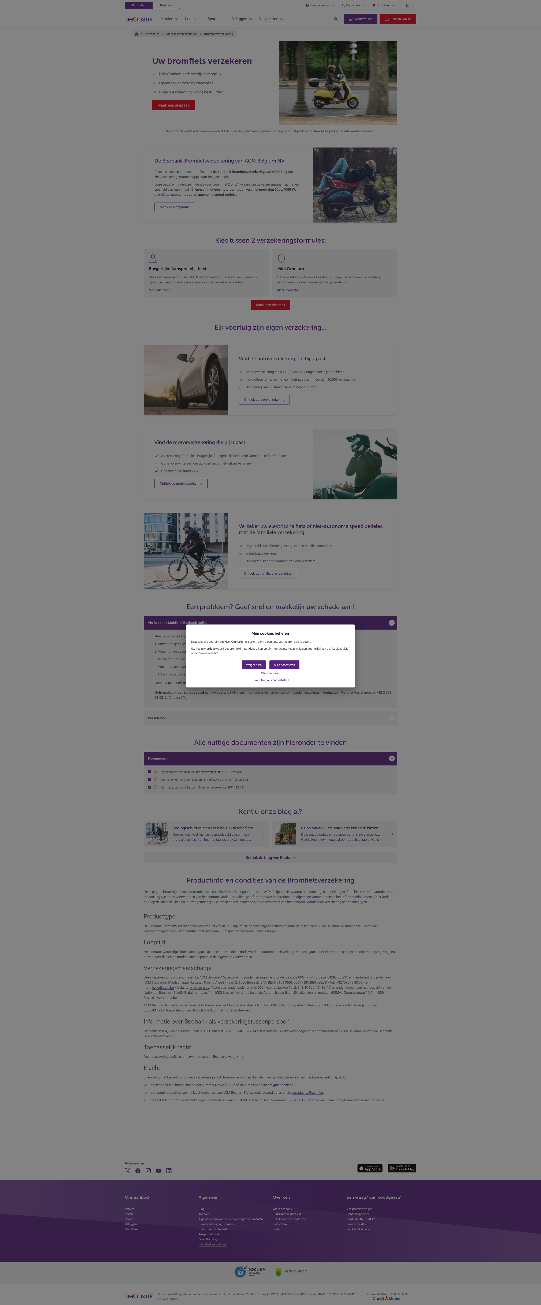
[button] (284, 664)
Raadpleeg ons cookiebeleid (271, 680)
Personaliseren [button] (270, 673)
